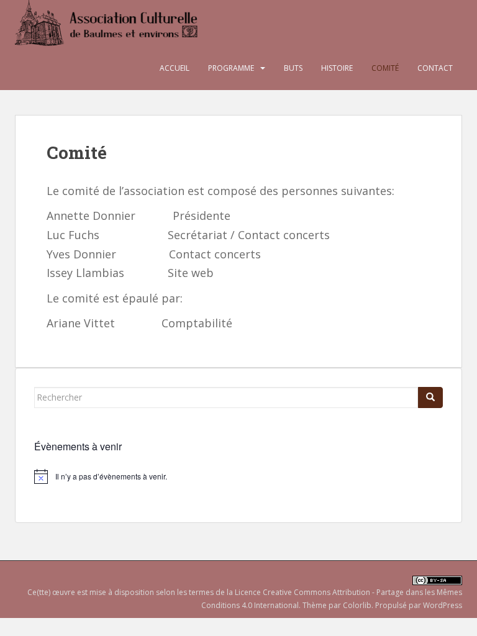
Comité (385, 68)
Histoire (337, 68)
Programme (231, 68)
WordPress (442, 605)
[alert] (238, 476)
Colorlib (357, 605)
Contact (435, 68)
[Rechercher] (430, 397)
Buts (293, 68)
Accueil (174, 68)
